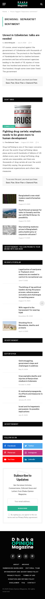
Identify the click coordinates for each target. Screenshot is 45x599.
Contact (32, 583)
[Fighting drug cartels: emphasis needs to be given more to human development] (22, 116)
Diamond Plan (31, 83)
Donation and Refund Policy (21, 579)
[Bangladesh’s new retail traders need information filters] (9, 199)
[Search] (41, 4)
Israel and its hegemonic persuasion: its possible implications (29, 409)
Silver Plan (19, 83)
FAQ (23, 583)
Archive (25, 564)
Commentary (9, 126)
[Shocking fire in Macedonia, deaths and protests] (9, 326)
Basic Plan (10, 83)
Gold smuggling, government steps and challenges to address (28, 363)
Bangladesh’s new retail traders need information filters (29, 198)
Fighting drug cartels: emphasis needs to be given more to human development (22, 135)
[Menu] (4, 4)
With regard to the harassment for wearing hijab (29, 310)
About (16, 564)
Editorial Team (33, 568)
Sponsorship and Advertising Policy (21, 572)
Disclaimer (14, 583)
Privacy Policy (23, 517)
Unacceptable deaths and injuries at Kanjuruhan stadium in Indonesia (30, 378)
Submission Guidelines (13, 568)
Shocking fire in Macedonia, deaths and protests (29, 325)
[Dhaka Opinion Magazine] (22, 4)
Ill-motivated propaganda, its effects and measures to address (30, 393)
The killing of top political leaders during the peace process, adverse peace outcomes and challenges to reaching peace (30, 292)
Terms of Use (29, 575)
